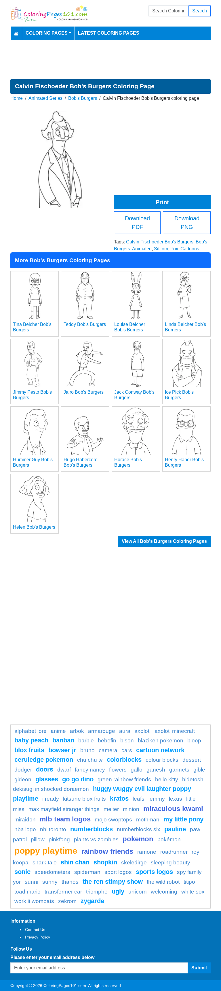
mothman (147, 820)
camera (108, 750)
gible (199, 770)
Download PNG (186, 222)
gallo (136, 770)
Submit (199, 967)
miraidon (25, 820)
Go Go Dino (78, 779)
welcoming (164, 892)
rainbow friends (107, 851)
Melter (111, 809)
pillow (38, 839)
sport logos (118, 872)
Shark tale (45, 862)
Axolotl (142, 731)
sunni (31, 882)
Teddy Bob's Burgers (85, 324)
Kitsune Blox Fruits (84, 799)
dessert (191, 760)
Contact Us (35, 929)
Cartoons (189, 248)
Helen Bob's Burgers (34, 527)
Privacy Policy (37, 937)
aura (124, 731)
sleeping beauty (170, 862)
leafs (138, 799)
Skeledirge (134, 862)
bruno (87, 750)
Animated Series (45, 98)
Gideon (22, 779)
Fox (174, 248)
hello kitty (166, 779)
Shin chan (75, 862)
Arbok (77, 731)
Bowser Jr (62, 750)
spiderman (87, 872)
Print (162, 202)
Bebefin (107, 740)
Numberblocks (91, 829)
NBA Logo (25, 829)
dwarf (64, 770)
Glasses (46, 779)
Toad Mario (27, 892)
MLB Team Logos (65, 819)
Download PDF (137, 222)
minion (131, 809)
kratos (119, 798)
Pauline (175, 829)
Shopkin (105, 862)
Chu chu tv (90, 760)
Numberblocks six (138, 829)
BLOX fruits (29, 750)
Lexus (175, 799)
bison (127, 740)
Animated (142, 248)
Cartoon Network (160, 750)
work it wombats (34, 901)
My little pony (183, 819)
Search (199, 10)
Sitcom (161, 248)
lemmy (156, 799)
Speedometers (52, 872)
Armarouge (101, 731)
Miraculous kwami (173, 808)
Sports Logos (154, 871)
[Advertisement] (110, 59)
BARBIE (86, 740)
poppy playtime (45, 850)
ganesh (155, 770)
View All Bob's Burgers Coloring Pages (164, 541)
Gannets (179, 770)
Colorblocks (124, 759)
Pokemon (138, 839)
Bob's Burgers (82, 98)
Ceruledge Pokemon (43, 759)
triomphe (97, 892)
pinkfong (59, 839)
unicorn (137, 892)
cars (126, 750)
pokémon (169, 839)
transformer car (63, 892)
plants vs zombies (96, 839)
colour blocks (162, 760)
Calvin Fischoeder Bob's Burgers (159, 241)
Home (16, 98)
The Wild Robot (163, 882)
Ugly (118, 891)
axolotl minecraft (175, 731)
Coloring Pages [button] (47, 33)
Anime (58, 731)
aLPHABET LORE (30, 731)
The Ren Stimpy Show (113, 881)
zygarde (92, 900)
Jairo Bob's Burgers (84, 392)
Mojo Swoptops (113, 820)
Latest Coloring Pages (108, 33)
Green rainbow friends (124, 779)
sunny (50, 882)
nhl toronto (53, 829)
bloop (194, 740)
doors (44, 769)
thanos (70, 882)
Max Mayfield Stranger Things (64, 809)
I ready (50, 799)
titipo (189, 882)
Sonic (22, 871)
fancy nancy (90, 770)
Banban (63, 740)
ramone (146, 852)
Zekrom (67, 901)
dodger (23, 770)
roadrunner (174, 852)
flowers (118, 770)
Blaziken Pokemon (160, 740)
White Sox (193, 892)
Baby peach (31, 740)
